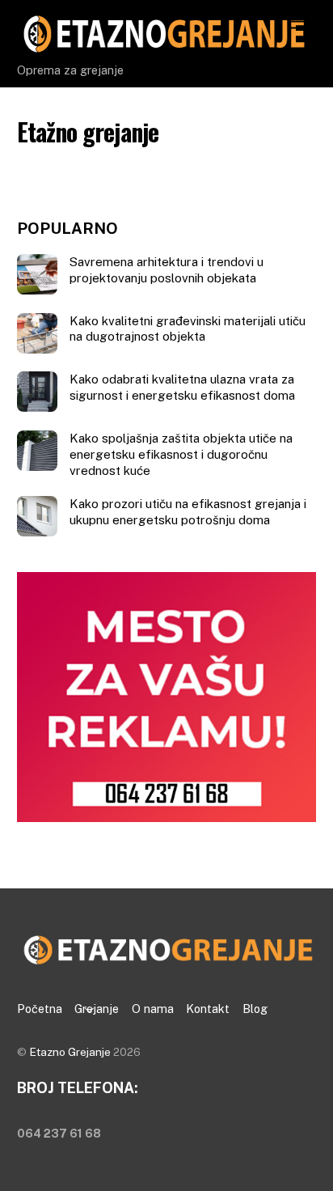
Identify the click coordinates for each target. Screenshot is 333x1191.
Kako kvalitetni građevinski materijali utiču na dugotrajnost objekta (188, 329)
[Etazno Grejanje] (163, 47)
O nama (153, 1008)
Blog (255, 1008)
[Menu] (300, 22)
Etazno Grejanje (70, 1051)
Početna (39, 1008)
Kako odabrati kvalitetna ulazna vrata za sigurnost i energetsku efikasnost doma (182, 387)
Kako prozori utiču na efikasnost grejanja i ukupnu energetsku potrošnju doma (188, 512)
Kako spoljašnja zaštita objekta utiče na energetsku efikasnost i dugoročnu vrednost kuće (181, 454)
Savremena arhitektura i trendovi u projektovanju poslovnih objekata (166, 270)
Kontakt (208, 1008)
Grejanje (96, 1008)
